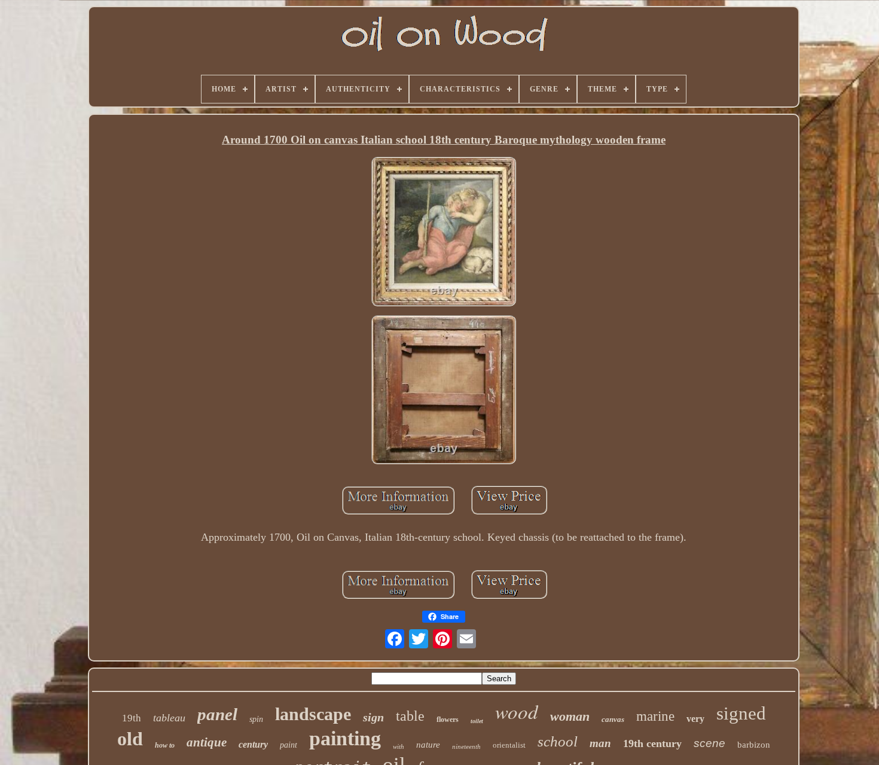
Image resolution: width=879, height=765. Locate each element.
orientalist (509, 744)
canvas (613, 719)
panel (217, 714)
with (398, 746)
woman (570, 716)
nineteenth (466, 746)
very (695, 719)
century (253, 744)
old (130, 738)
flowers (448, 719)
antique (207, 742)
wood (516, 711)
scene (709, 743)
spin (256, 719)
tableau (169, 718)
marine (655, 716)
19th (131, 718)
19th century (652, 743)
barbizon (753, 744)
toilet (477, 721)
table (410, 716)
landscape (313, 714)
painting (345, 738)
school (558, 741)
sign (373, 717)
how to (165, 745)
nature (428, 744)
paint (288, 744)
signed (741, 713)
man (600, 743)
